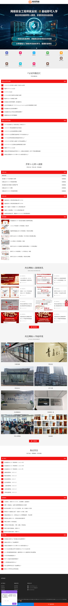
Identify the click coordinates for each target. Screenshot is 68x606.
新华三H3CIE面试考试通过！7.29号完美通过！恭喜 (60, 280)
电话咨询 (52, 604)
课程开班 (16, 583)
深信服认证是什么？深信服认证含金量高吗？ (15, 539)
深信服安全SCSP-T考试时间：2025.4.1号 (13, 469)
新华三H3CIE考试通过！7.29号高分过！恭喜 (20, 251)
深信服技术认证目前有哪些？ (11, 108)
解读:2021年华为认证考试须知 (11, 568)
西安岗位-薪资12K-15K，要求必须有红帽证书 (14, 518)
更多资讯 (35, 327)
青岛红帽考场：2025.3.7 (10, 479)
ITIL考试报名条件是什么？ (10, 562)
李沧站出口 (17, 388)
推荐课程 (16, 586)
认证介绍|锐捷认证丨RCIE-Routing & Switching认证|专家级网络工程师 (20, 105)
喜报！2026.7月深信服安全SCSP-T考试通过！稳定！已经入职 (26, 293)
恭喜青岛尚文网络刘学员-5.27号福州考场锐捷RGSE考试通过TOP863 (26, 318)
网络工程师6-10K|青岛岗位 (10, 521)
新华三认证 (61, 60)
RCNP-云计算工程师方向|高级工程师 (12, 95)
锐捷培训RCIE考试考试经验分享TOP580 (13, 200)
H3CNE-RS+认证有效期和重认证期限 (13, 131)
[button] (31, 48)
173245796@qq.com (33, 586)
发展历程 (3, 587)
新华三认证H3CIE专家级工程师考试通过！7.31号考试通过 (23, 246)
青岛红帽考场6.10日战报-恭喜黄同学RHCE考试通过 (60, 305)
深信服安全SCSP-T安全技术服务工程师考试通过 (21, 220)
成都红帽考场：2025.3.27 (10, 472)
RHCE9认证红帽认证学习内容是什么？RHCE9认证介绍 (17, 549)
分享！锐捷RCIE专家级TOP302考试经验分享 (14, 206)
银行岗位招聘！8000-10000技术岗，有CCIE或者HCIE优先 (18, 508)
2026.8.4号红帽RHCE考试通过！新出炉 (19, 225)
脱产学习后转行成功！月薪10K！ (12, 531)
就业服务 (51, 436)
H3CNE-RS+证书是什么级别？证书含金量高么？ (15, 141)
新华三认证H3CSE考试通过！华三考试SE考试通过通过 (23, 236)
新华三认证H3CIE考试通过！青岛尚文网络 (20, 256)
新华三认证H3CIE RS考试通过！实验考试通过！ (60, 293)
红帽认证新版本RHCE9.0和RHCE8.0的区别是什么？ (16, 154)
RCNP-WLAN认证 (8, 91)
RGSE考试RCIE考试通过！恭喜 (17, 241)
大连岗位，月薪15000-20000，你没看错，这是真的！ (17, 501)
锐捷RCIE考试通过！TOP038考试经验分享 (14, 210)
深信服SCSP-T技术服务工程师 (9, 178)
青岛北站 (51, 364)
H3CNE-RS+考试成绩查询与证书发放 (13, 127)
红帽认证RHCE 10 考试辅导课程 (9, 181)
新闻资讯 (16, 589)
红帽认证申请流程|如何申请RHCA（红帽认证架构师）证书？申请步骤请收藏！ (22, 151)
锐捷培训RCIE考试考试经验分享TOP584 (13, 203)
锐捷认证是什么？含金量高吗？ (11, 542)
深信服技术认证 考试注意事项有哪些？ (13, 111)
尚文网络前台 (17, 412)
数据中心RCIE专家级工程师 (10, 98)
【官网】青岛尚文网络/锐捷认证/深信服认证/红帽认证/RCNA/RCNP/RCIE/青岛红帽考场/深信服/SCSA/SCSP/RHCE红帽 (41, 599)
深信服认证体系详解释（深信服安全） (13, 101)
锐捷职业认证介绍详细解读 (10, 115)
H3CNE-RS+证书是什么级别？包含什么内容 (14, 85)
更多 (65, 81)
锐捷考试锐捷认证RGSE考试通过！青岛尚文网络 (21, 231)
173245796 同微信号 (33, 587)
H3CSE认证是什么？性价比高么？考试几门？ (15, 124)
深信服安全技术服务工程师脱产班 (10, 184)
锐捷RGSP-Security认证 (9, 88)
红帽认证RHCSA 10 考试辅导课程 (10, 191)
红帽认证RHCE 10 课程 (7, 188)
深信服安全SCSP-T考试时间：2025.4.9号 (14, 462)
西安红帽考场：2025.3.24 (10, 475)
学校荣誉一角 (50, 412)
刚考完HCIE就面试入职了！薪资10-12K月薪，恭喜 (16, 511)
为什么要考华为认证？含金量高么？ (12, 565)
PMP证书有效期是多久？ (10, 555)
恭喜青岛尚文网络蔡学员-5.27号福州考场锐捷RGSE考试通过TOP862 (60, 318)
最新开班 (16, 587)
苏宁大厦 (51, 388)
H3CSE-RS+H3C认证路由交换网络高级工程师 (15, 144)
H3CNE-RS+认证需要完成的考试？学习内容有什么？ (16, 134)
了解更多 (35, 441)
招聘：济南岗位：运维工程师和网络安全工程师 (15, 505)
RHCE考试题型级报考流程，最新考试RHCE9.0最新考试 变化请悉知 (20, 552)
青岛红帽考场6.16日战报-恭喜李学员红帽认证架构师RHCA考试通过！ (26, 305)
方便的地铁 (17, 364)
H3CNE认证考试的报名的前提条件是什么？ (14, 137)
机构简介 (3, 586)
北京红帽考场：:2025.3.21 (10, 482)
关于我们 (3, 583)
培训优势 (3, 589)
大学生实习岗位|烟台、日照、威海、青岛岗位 (15, 525)
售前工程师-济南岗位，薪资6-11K (12, 528)
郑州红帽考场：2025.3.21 (10, 492)
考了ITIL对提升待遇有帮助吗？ (11, 558)
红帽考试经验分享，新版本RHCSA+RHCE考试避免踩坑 (17, 213)
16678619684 (31, 589)
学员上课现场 (17, 436)
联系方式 (29, 583)
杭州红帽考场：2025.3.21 (10, 489)
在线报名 (64, 178)
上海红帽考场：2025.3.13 (10, 485)
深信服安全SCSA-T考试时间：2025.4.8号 (14, 465)
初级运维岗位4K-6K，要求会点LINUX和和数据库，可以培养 (18, 515)
